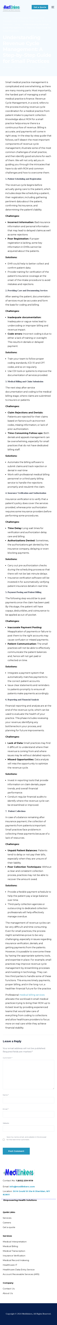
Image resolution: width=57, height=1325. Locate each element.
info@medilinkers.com (22, 1186)
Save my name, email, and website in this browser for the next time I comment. (26, 1138)
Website (6, 1123)
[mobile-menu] (52, 7)
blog (32, 67)
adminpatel (7, 67)
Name (6, 1095)
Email (6, 1109)
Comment (7, 1058)
